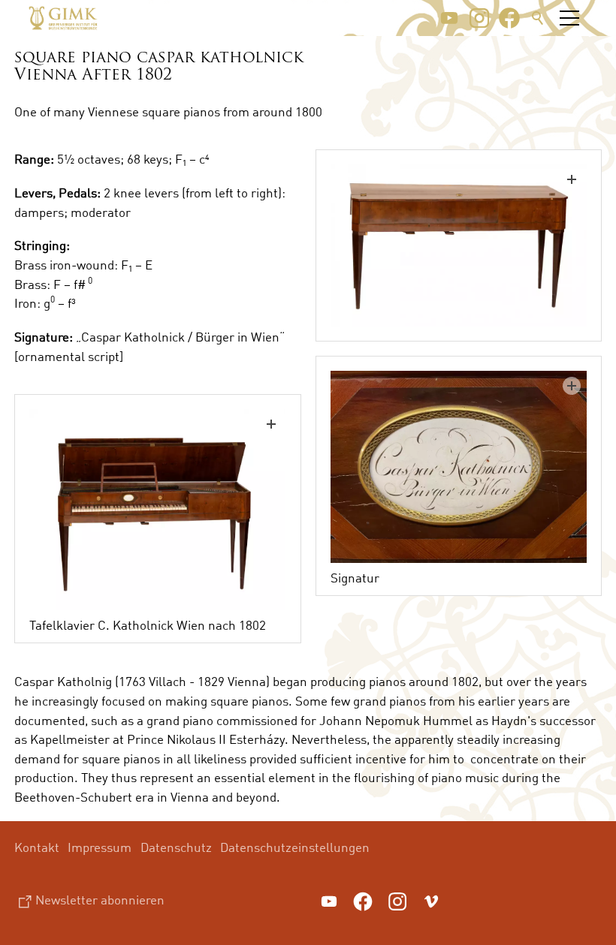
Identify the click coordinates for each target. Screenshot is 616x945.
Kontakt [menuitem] (36, 847)
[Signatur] (459, 467)
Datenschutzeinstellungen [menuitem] (295, 847)
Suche (537, 18)
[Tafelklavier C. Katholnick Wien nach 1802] (157, 509)
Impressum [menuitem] (99, 847)
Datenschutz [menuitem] (176, 847)
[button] (449, 18)
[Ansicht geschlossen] (459, 245)
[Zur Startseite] (63, 18)
